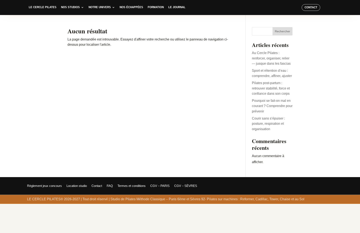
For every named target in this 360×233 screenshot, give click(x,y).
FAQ (110, 186)
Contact (311, 7)
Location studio (76, 186)
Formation (156, 7)
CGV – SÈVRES (185, 186)
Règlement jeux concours (44, 186)
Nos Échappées (131, 7)
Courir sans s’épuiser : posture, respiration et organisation (268, 124)
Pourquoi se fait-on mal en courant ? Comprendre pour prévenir (272, 106)
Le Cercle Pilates (42, 7)
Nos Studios (70, 7)
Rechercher (282, 31)
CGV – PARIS (160, 186)
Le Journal (176, 7)
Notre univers (100, 7)
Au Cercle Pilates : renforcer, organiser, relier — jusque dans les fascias (271, 58)
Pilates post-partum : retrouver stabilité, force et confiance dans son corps (271, 88)
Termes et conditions (132, 186)
